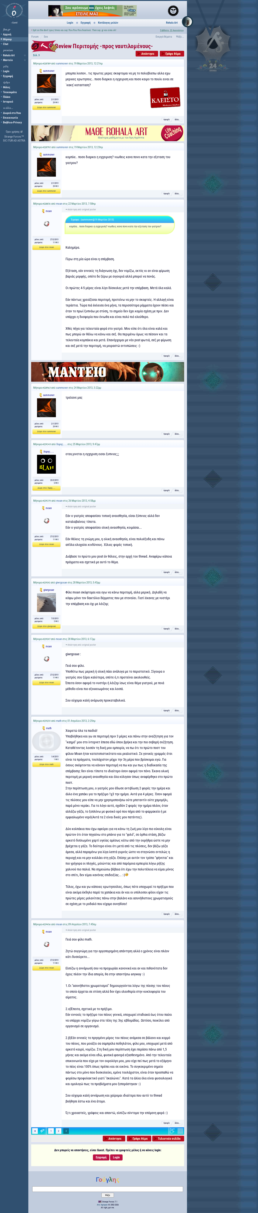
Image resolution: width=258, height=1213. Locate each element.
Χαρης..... (61, 444)
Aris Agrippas (102, 1205)
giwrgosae (61, 582)
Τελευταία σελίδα (169, 1138)
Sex (46, 36)
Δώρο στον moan (46, 247)
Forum (35, 36)
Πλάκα (6, 97)
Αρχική (7, 34)
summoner (62, 63)
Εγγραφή (8, 76)
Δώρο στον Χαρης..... (46, 488)
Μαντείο (8, 60)
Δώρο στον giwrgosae (46, 626)
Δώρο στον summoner (46, 107)
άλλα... (177, 119)
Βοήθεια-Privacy (12, 122)
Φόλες (6, 87)
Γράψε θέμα (172, 54)
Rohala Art (9, 55)
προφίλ (167, 119)
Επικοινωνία (10, 117)
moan (59, 203)
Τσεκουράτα (10, 92)
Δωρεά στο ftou (12, 113)
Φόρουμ (7, 39)
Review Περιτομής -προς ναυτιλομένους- (104, 46)
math (59, 721)
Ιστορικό (8, 101)
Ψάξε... (180, 36)
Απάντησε (147, 54)
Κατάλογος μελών (108, 22)
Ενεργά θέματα (164, 36)
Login (6, 71)
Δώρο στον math (46, 764)
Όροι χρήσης (13, 131)
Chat (5, 44)
